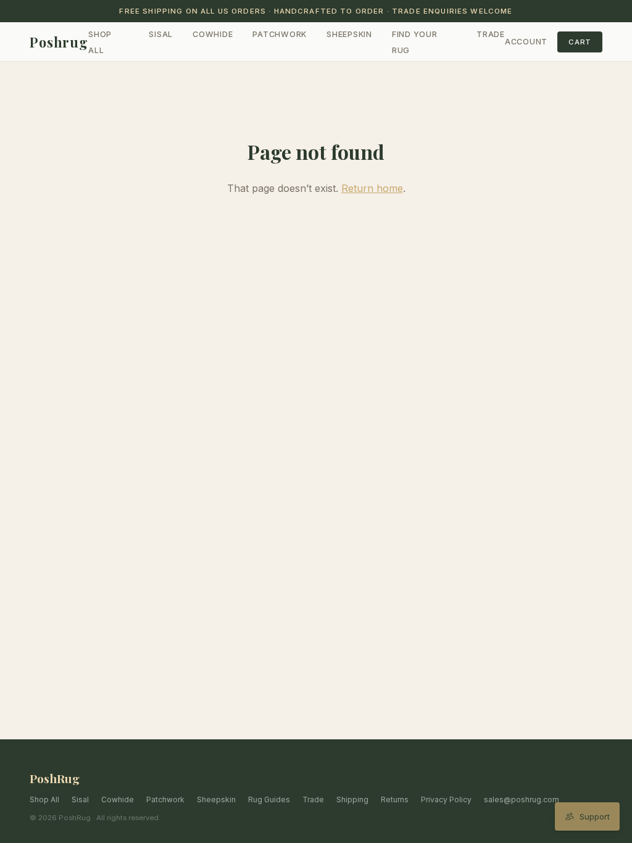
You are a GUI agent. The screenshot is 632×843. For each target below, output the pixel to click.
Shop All (44, 799)
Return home (372, 188)
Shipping (352, 799)
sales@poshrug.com (521, 799)
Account (526, 41)
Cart (579, 42)
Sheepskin (349, 34)
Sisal (161, 34)
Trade (490, 34)
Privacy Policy (446, 799)
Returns (395, 799)
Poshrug (59, 42)
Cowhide (213, 34)
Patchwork (279, 34)
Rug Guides (269, 799)
